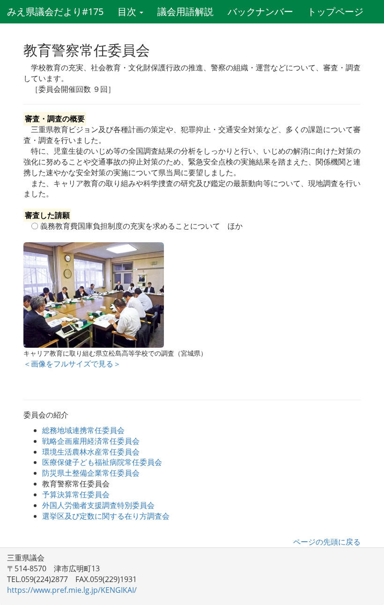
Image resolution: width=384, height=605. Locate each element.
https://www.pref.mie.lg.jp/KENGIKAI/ (72, 590)
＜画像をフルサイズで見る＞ (72, 364)
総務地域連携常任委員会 (83, 430)
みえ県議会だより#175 (55, 11)
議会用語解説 (185, 11)
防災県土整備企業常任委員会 (91, 473)
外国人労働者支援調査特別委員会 (98, 505)
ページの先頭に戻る (327, 542)
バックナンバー (260, 11)
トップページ (335, 11)
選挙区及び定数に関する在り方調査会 (106, 516)
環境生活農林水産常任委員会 (91, 452)
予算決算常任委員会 (76, 494)
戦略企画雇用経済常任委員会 (91, 441)
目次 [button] (128, 11)
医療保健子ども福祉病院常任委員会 (102, 462)
